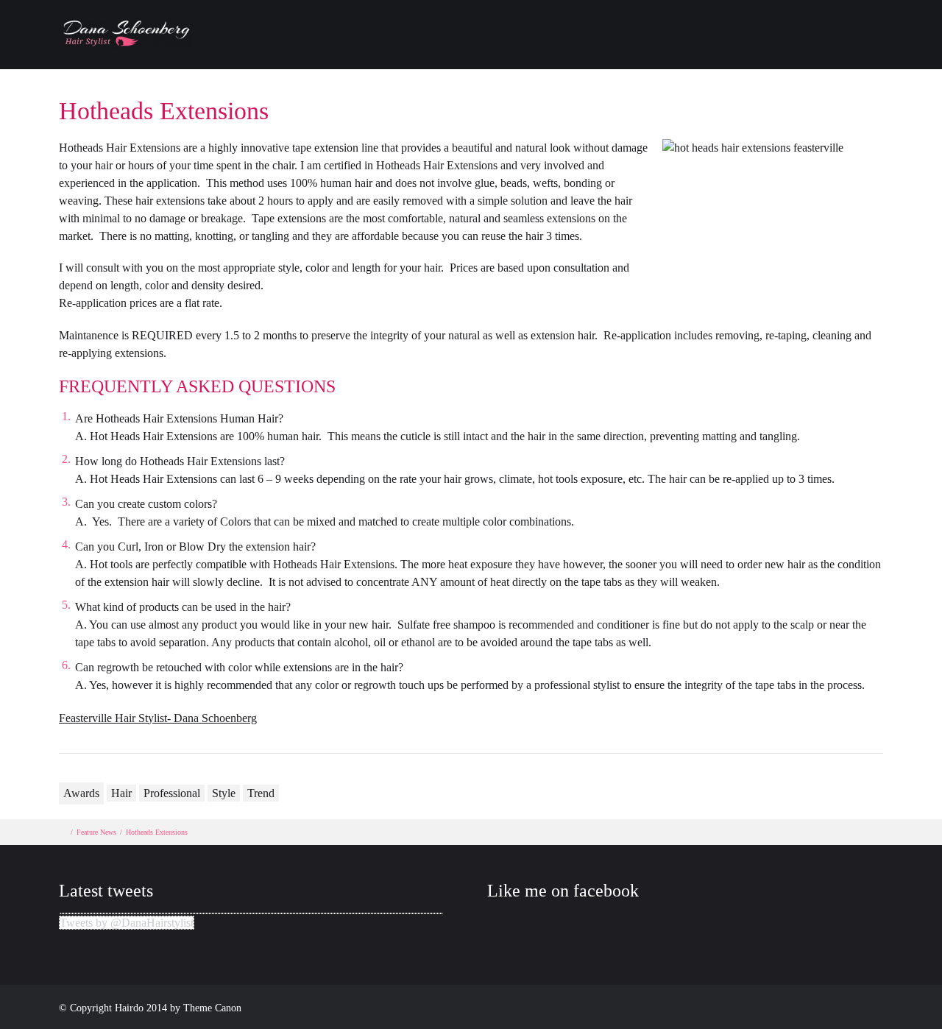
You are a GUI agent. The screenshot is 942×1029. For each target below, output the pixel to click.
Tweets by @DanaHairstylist (127, 922)
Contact (756, 48)
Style (224, 793)
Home (432, 48)
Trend (261, 793)
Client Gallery (666, 48)
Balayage (572, 48)
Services (890, 48)
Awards (81, 793)
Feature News (96, 832)
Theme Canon (212, 1008)
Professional (172, 793)
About (498, 48)
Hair (121, 793)
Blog (822, 48)
